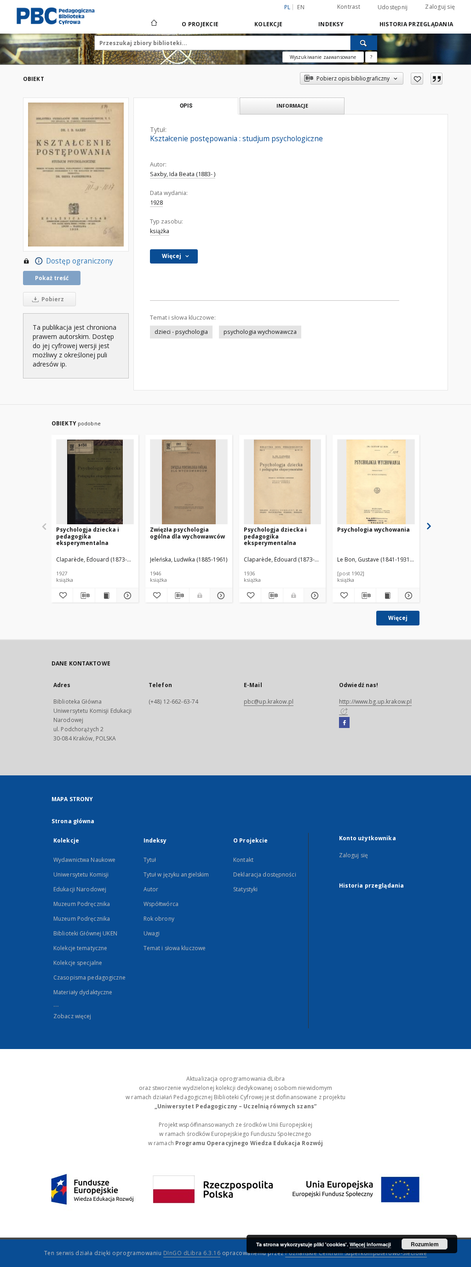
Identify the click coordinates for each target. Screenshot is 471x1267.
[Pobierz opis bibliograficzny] (83, 596)
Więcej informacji (370, 1244)
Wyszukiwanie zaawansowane (323, 57)
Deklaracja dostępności (264, 874)
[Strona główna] (153, 24)
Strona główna (73, 821)
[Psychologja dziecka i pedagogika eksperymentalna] (95, 482)
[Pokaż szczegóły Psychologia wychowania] (407, 596)
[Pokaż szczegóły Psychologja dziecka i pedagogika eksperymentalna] (126, 596)
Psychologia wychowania (373, 529)
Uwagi (152, 933)
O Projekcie (200, 24)
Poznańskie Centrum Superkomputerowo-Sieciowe (356, 1253)
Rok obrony (159, 919)
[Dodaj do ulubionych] (417, 79)
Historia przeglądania (416, 24)
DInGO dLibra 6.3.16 (192, 1253)
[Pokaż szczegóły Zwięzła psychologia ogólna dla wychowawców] (219, 596)
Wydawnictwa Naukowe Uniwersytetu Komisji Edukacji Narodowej (84, 874)
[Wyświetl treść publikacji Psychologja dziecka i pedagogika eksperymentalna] (105, 596)
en (300, 7)
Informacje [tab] (292, 105)
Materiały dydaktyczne (83, 992)
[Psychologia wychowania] (376, 482)
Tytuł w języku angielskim (176, 874)
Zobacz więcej (72, 1016)
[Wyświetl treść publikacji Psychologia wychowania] (386, 596)
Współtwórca (161, 904)
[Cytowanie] (436, 79)
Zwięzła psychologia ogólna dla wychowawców (187, 533)
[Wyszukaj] (363, 42)
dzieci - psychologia (181, 332)
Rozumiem (425, 1244)
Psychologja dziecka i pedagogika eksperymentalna (87, 536)
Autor (151, 889)
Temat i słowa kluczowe (175, 948)
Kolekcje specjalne (77, 963)
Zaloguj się (440, 7)
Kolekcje (268, 24)
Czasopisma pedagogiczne (89, 977)
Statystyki (245, 889)
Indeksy (331, 24)
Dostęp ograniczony (79, 261)
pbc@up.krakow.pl (268, 701)
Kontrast (348, 7)
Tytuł (150, 860)
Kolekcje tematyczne (80, 948)
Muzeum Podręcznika (81, 904)
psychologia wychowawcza (260, 332)
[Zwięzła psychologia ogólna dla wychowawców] (188, 482)
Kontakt (243, 860)
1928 (156, 202)
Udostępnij (393, 7)
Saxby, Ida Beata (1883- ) (182, 174)
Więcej (398, 618)
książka (159, 231)
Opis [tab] (186, 106)
